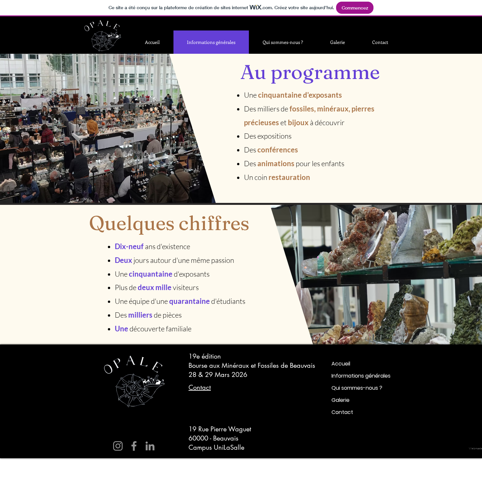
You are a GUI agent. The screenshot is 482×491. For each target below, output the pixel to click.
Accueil (340, 363)
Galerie (340, 400)
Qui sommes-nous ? (356, 388)
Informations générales (361, 376)
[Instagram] (117, 446)
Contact (342, 412)
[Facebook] (134, 446)
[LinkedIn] (150, 446)
